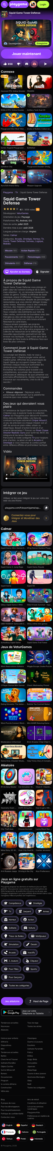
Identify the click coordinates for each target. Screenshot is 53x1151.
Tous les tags (32, 1023)
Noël (29, 1084)
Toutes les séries (34, 1026)
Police (30, 1052)
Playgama (8, 192)
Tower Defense (17, 241)
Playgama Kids (33, 1112)
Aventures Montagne (36, 1077)
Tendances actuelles (9, 1023)
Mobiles (7, 243)
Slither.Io (4, 1042)
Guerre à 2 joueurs (35, 1042)
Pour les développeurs (10, 1106)
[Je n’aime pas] (18, 63)
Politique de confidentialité (12, 1113)
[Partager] (45, 63)
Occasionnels (6, 1077)
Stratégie (27, 239)
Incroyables (32, 1063)
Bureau (4, 1073)
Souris (6, 241)
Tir (16, 192)
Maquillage (32, 1070)
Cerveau (30, 241)
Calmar (13, 235)
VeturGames (22, 213)
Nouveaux (5, 1026)
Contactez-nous (8, 1117)
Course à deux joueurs (36, 1073)
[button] (26, 1012)
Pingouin (4, 1080)
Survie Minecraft (8, 1070)
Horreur (36, 239)
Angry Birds (32, 1059)
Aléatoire (4, 1030)
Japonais (31, 1066)
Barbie (3, 1056)
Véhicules (5, 1091)
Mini (2, 1049)
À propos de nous (8, 1103)
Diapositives (6, 1045)
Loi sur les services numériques (35, 1107)
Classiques (32, 1038)
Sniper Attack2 (39, 420)
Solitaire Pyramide (35, 1049)
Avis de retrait (33, 1099)
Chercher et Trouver (9, 1059)
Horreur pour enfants (9, 1038)
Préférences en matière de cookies (38, 1117)
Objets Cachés (7, 1066)
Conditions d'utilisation (37, 1103)
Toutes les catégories (36, 1087)
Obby (29, 1080)
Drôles (30, 1056)
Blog (3, 1099)
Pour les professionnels (10, 1110)
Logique (39, 241)
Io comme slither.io (8, 1084)
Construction (6, 1087)
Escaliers (31, 1045)
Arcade (18, 239)
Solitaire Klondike (8, 1063)
